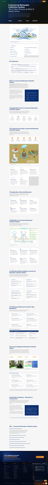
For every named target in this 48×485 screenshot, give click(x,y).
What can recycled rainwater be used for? (24, 439)
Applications (19, 1)
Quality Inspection (25, 469)
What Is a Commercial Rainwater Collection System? (31, 47)
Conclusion (26, 54)
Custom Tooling (15, 469)
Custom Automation (16, 466)
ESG (30, 1)
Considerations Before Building (13, 52)
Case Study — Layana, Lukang (13, 54)
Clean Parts (5, 475)
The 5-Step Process (27, 49)
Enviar (45, 480)
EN (41, 1)
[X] (33, 470)
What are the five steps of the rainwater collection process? (24, 437)
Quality (27, 1)
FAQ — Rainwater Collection (13, 56)
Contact (44, 1)
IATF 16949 (24, 465)
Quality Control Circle (25, 470)
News (33, 1)
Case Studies (24, 1)
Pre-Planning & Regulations (28, 52)
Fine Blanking (15, 470)
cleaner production (32, 262)
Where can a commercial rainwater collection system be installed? (24, 435)
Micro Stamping (15, 475)
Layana (12, 1)
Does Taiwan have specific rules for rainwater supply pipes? (24, 445)
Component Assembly (16, 465)
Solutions (15, 1)
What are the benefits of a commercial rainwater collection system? (24, 441)
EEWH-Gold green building (19, 390)
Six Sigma (24, 466)
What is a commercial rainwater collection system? (24, 428)
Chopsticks (5, 465)
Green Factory (32, 390)
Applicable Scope (12, 49)
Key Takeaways (12, 47)
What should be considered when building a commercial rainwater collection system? (24, 443)
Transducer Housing (6, 474)
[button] (46, 483)
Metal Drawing (15, 474)
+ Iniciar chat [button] (43, 463)
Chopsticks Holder (6, 469)
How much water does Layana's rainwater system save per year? (24, 447)
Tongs (4, 470)
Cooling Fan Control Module (7, 466)
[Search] (39, 1)
